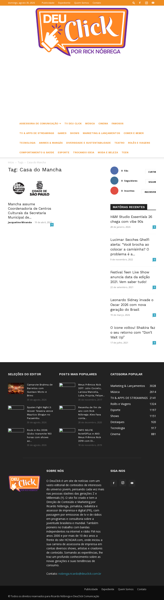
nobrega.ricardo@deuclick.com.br (79, 573)
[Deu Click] (82, 32)
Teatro (119, 142)
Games (62, 133)
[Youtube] (153, 3)
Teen (125, 152)
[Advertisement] (82, 88)
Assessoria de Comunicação (38, 123)
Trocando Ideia (83, 152)
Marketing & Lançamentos (101, 133)
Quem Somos (81, 2)
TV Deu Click (73, 123)
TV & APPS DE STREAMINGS (36, 133)
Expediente (64, 2)
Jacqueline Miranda (20, 222)
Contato (97, 2)
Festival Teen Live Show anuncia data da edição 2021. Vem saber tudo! (130, 277)
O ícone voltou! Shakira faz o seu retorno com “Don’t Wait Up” (132, 332)
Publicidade (48, 2)
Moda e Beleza (108, 152)
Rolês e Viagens (139, 142)
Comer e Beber (134, 133)
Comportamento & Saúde (36, 152)
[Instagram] (146, 3)
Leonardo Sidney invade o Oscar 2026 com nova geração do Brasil (131, 305)
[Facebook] (140, 3)
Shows (74, 133)
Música (90, 123)
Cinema (103, 123)
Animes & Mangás (51, 142)
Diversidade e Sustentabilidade (88, 142)
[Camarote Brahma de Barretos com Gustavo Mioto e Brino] (16, 388)
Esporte (63, 152)
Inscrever (150, 192)
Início (11, 162)
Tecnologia (27, 142)
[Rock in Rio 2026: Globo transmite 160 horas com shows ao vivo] (16, 434)
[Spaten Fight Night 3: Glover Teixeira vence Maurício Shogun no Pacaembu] (16, 411)
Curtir (152, 172)
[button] (134, 2)
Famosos (117, 123)
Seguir (152, 182)
